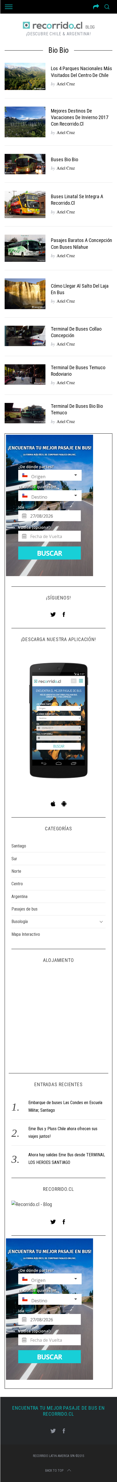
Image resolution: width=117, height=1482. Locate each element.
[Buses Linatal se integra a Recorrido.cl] (25, 204)
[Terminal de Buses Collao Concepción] (25, 336)
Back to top (54, 1470)
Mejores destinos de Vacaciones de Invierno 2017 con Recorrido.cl (79, 117)
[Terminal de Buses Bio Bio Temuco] (25, 413)
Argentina (19, 896)
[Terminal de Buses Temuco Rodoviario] (25, 374)
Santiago (18, 846)
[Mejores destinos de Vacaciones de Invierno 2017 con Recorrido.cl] (25, 122)
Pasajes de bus (24, 909)
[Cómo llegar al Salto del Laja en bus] (25, 293)
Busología (19, 921)
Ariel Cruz (66, 83)
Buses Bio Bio (64, 160)
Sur (14, 858)
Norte (16, 871)
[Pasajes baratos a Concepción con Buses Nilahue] (25, 248)
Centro (17, 883)
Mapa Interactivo (25, 934)
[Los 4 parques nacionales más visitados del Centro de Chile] (25, 76)
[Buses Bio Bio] (25, 164)
